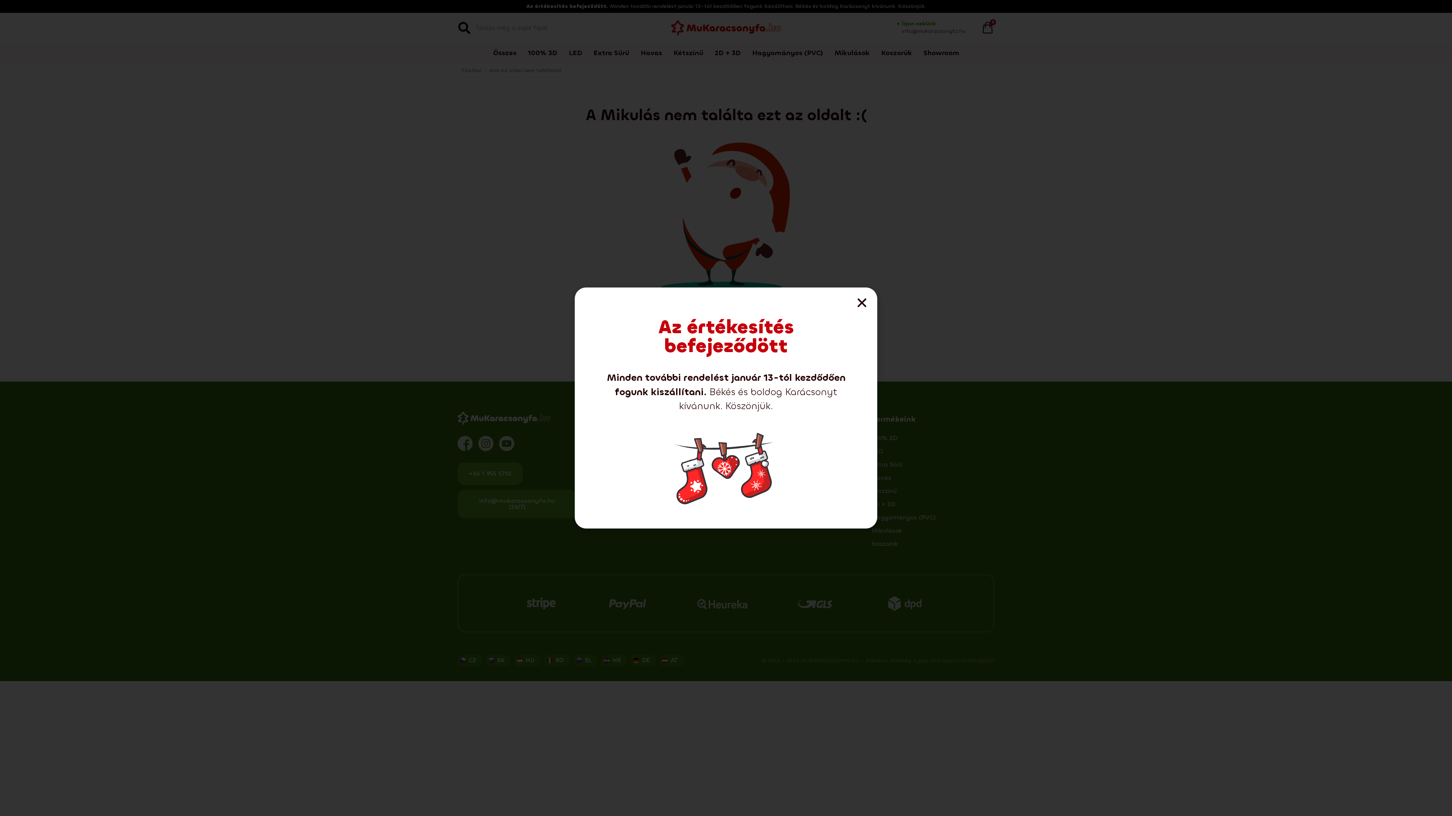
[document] (726, 408)
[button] (862, 303)
